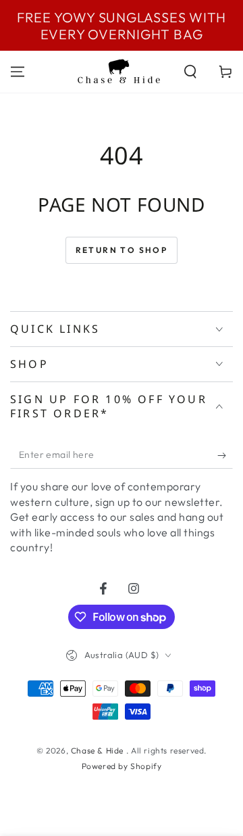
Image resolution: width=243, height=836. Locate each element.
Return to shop (122, 250)
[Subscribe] (225, 455)
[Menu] (17, 71)
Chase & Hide (98, 750)
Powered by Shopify (122, 766)
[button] (190, 71)
